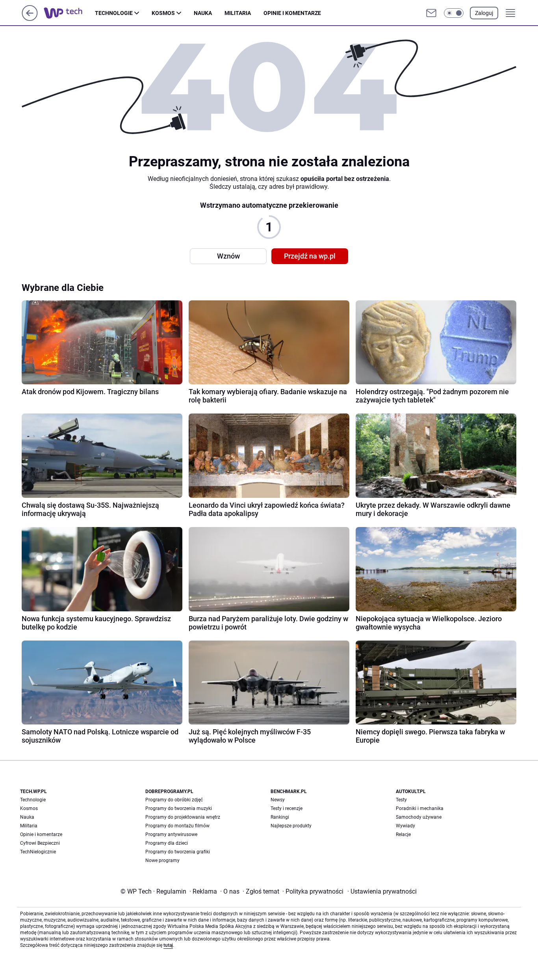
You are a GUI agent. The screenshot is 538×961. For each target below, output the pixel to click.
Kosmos (163, 13)
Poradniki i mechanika (419, 808)
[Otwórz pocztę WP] (431, 13)
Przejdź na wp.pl (310, 256)
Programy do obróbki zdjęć (174, 800)
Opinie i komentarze (292, 13)
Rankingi (280, 817)
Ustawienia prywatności (382, 891)
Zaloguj (484, 13)
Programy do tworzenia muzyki (178, 808)
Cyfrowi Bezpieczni (40, 843)
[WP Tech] (69, 13)
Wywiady (405, 826)
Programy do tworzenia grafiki (177, 852)
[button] (454, 13)
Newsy (278, 800)
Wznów (228, 256)
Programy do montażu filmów (177, 826)
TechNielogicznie (38, 852)
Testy (401, 800)
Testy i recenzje (286, 808)
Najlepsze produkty (291, 826)
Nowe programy (162, 860)
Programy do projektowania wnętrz (182, 817)
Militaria (237, 13)
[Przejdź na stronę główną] (30, 18)
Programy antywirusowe (171, 834)
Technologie (114, 13)
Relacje (403, 834)
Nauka (203, 13)
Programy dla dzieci (166, 843)
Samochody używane (419, 817)
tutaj (168, 945)
